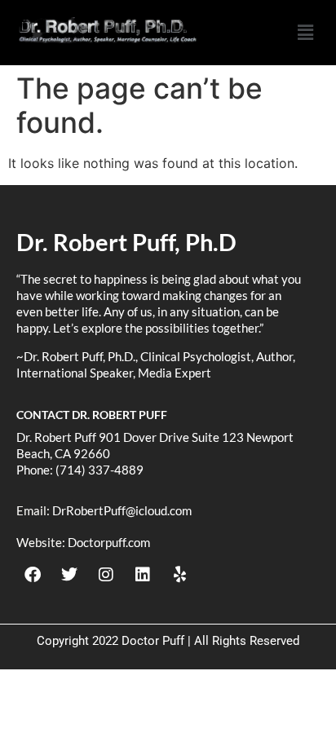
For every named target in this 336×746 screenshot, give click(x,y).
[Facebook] (32, 574)
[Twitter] (69, 574)
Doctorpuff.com (109, 542)
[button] (305, 32)
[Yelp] (179, 574)
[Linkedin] (142, 574)
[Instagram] (106, 574)
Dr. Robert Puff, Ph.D (126, 241)
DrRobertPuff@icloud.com (122, 510)
